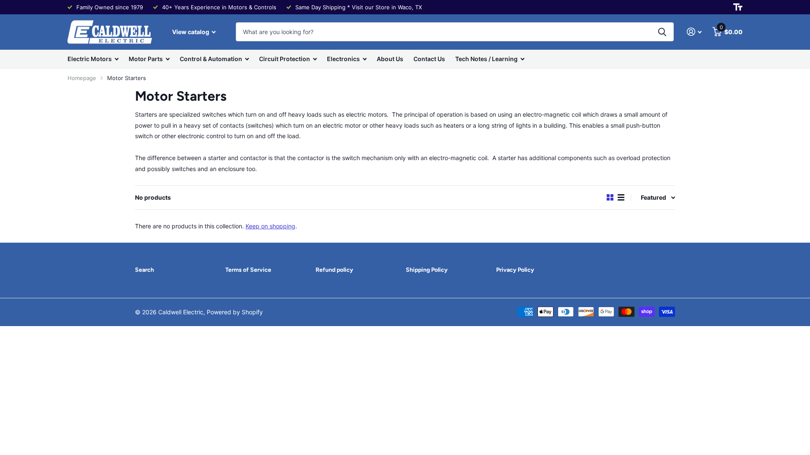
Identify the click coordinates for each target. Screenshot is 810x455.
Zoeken (662, 31)
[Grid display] (610, 197)
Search (144, 269)
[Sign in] (694, 31)
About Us (390, 58)
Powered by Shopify (235, 312)
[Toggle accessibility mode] (737, 7)
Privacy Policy (515, 269)
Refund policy (334, 269)
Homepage (82, 78)
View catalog (191, 31)
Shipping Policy (427, 269)
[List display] (621, 197)
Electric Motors (90, 58)
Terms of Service (248, 269)
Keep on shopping (270, 226)
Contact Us (429, 58)
